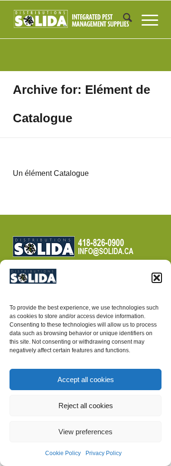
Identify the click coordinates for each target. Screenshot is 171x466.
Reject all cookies (85, 406)
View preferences (85, 432)
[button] (157, 278)
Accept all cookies (85, 379)
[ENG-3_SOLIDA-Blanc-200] (71, 19)
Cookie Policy (63, 453)
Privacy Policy (104, 453)
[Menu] (145, 19)
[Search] (123, 19)
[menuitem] (123, 19)
